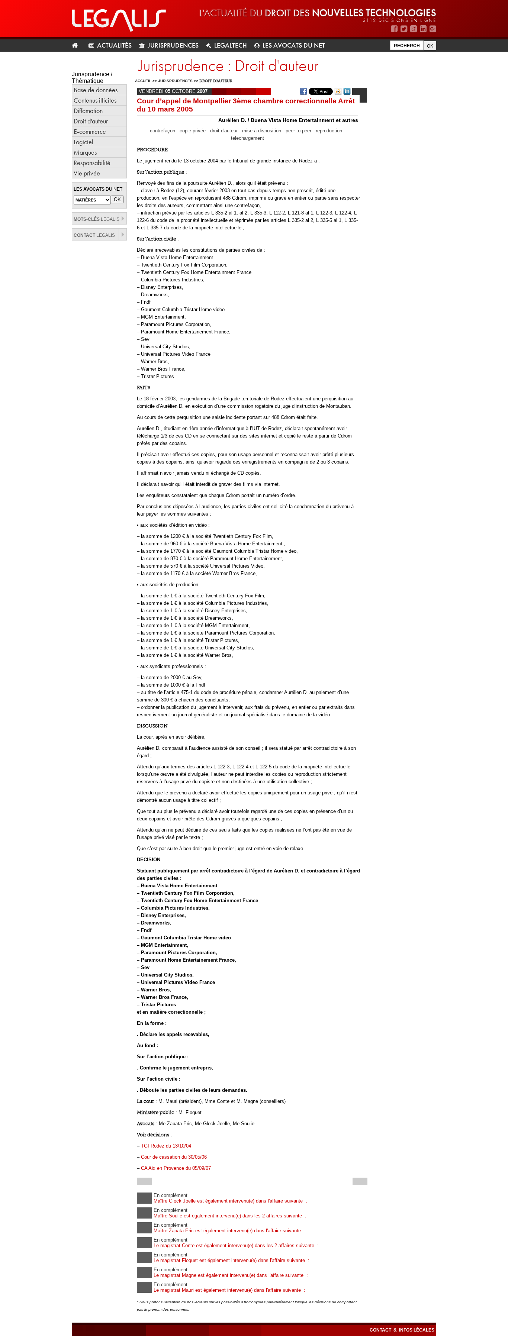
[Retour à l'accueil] (78, 45)
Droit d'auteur (91, 121)
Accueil (143, 81)
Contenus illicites (95, 100)
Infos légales (416, 1330)
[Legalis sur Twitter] (404, 29)
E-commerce (90, 131)
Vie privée (87, 173)
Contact (381, 1330)
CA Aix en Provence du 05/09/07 (176, 1168)
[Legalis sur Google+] (433, 29)
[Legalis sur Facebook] (394, 29)
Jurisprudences (173, 45)
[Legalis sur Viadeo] (413, 29)
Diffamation (88, 110)
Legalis (96, 219)
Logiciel (83, 142)
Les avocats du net (294, 45)
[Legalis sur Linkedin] (423, 29)
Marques (85, 152)
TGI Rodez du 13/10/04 (166, 1146)
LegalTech (230, 45)
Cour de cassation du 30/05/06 (174, 1157)
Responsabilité (92, 162)
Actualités (114, 45)
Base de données (96, 89)
